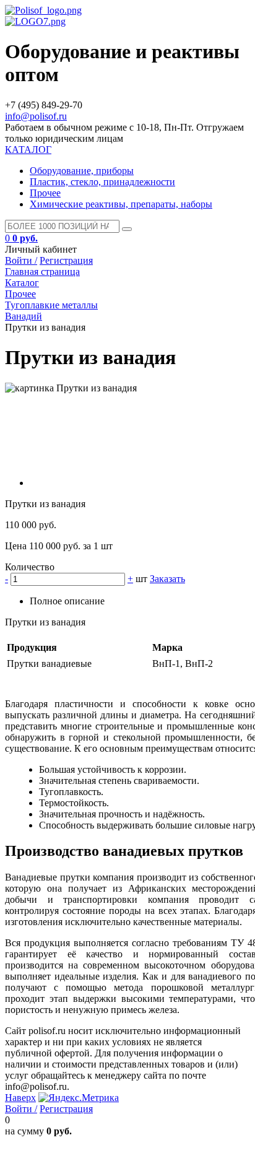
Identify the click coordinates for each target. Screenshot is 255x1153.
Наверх (20, 1097)
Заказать (167, 578)
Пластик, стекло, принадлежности (102, 181)
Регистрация (66, 260)
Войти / (21, 260)
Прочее (45, 193)
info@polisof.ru (36, 116)
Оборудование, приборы (82, 170)
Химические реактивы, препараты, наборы (121, 204)
